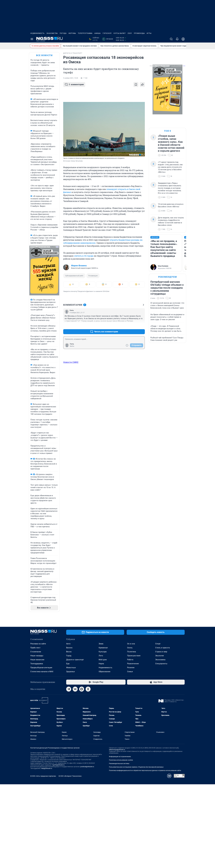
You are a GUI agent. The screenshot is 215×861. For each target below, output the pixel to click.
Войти (72, 346)
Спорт (158, 644)
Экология (159, 656)
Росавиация (93, 276)
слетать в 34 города (83, 255)
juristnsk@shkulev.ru (87, 767)
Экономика (160, 659)
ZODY (130, 33)
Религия (130, 667)
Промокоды (139, 33)
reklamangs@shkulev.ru (117, 749)
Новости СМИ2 (70, 362)
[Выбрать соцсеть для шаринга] (142, 84)
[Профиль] (183, 39)
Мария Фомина (79, 265)
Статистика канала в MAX (41, 671)
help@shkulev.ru (46, 768)
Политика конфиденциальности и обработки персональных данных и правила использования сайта (145, 770)
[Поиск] (171, 39)
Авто (68, 644)
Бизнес (69, 648)
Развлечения (133, 663)
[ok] (88, 689)
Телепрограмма (85, 33)
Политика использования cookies (121, 760)
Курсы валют (120, 33)
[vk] (75, 689)
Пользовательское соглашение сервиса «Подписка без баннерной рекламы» (136, 767)
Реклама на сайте (38, 644)
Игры (149, 33)
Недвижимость (37, 33)
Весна (68, 652)
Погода (63, 33)
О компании (35, 652)
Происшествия (133, 656)
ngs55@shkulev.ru (58, 765)
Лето (101, 656)
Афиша (97, 33)
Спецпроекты (161, 663)
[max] (81, 689)
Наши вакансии (37, 659)
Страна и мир (161, 652)
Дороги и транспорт (75, 659)
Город (68, 656)
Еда (67, 663)
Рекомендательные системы (119, 763)
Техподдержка (36, 663)
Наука (101, 663)
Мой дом (103, 659)
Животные (71, 667)
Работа (130, 659)
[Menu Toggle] (32, 39)
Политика (131, 652)
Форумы (72, 33)
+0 (135, 326)
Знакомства (52, 33)
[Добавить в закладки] (135, 84)
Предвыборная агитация (41, 667)
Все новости (44, 55)
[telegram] (68, 689)
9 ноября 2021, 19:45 (70, 78)
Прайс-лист (35, 648)
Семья (130, 671)
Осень (130, 648)
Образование (104, 671)
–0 (142, 326)
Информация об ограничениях (120, 756)
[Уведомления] (177, 39)
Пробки (108, 39)
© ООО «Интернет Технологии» (70, 776)
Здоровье (70, 671)
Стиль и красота (162, 648)
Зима (101, 644)
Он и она (131, 644)
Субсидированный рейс (74, 276)
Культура (103, 652)
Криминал (103, 648)
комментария (76, 84)
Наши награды (36, 656)
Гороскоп (107, 33)
